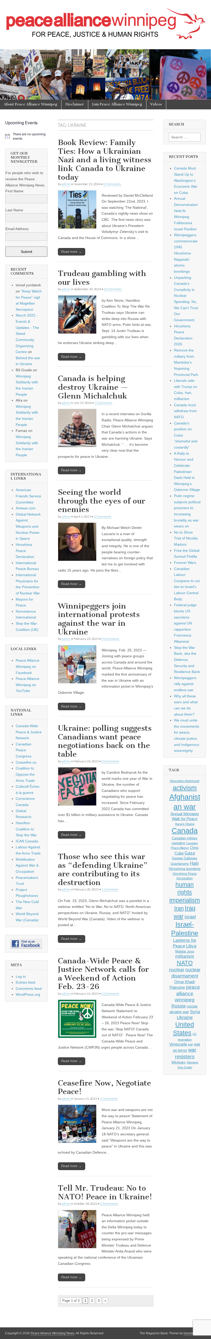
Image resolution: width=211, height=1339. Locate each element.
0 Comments (112, 184)
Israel (190, 916)
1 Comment (110, 889)
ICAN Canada (27, 841)
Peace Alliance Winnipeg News (52, 1333)
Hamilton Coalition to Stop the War (26, 829)
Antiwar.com (26, 508)
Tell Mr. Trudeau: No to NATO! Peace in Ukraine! (105, 1192)
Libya (191, 945)
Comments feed (29, 988)
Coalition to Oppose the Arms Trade (25, 774)
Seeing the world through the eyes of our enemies (101, 501)
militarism (184, 956)
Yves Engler (184, 1067)
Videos (156, 104)
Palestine (177, 987)
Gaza (189, 853)
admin (66, 184)
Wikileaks (178, 1062)
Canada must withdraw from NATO (185, 411)
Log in (21, 976)
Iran (179, 908)
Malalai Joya (184, 951)
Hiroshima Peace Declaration (25, 551)
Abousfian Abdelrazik (184, 781)
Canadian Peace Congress (23, 750)
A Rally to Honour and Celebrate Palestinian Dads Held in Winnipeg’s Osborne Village (187, 471)
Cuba (178, 853)
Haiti (194, 863)
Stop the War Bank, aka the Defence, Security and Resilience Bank (187, 659)
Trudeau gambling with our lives (102, 278)
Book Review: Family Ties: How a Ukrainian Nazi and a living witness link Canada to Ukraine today (104, 160)
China (194, 848)
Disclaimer (74, 104)
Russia (178, 1006)
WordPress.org (28, 994)
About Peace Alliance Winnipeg (30, 104)
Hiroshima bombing (184, 869)
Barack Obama (184, 823)
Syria (195, 1011)
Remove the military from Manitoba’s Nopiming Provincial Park (186, 362)
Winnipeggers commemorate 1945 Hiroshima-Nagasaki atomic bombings (186, 253)
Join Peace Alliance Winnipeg (117, 104)
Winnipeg (192, 1062)
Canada (185, 831)
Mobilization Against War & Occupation (27, 865)
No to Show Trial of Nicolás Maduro (186, 538)
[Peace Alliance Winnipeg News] (105, 20)
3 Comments (109, 1098)
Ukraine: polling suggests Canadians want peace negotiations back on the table (105, 741)
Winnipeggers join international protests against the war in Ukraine (99, 619)
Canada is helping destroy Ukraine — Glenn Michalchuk (93, 387)
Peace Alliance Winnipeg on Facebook (27, 666)
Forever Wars (185, 563)
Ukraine (185, 1017)
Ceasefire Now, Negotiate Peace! (104, 1087)
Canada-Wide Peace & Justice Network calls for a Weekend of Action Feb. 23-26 (103, 973)
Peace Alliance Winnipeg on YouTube (27, 685)
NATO (185, 963)
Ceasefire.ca (26, 762)
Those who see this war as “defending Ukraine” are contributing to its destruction (102, 869)
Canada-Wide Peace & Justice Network (29, 732)
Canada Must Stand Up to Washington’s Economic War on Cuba (185, 180)
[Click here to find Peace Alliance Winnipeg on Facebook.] (26, 944)
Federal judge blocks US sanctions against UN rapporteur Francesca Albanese (185, 623)
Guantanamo (180, 864)
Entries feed (25, 982)
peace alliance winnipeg (187, 993)
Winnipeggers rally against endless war (185, 684)
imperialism (184, 900)
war (190, 1044)
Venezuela (178, 1044)
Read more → (71, 252)
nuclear (176, 969)
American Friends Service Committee (28, 496)
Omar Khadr (184, 982)
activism (185, 788)
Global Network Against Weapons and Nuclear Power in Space (28, 526)
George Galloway (184, 858)
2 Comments (103, 403)
